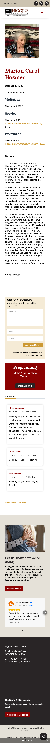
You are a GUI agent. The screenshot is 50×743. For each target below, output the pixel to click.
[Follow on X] (41, 3)
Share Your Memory (33, 345)
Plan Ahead (25, 385)
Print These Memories (15, 502)
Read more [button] (13, 622)
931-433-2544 (10, 3)
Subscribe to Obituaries (17, 715)
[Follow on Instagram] (47, 3)
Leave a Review (14, 588)
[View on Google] (11, 603)
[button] (5, 612)
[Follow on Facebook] (36, 3)
